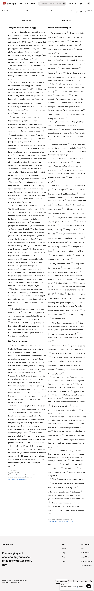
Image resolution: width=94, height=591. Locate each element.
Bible (20, 3)
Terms (25, 580)
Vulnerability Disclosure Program (11, 582)
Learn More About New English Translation (60, 521)
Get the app (72, 3)
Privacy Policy (18, 580)
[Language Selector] (81, 4)
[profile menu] (87, 4)
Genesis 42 (4, 10)
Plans (26, 3)
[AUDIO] (76, 11)
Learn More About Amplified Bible (17, 479)
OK (89, 586)
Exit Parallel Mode (90, 11)
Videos (33, 3)
